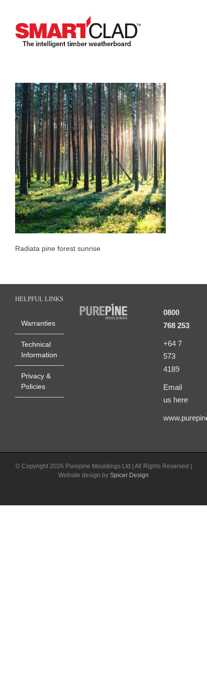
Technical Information (39, 349)
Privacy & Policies (36, 381)
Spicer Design (129, 475)
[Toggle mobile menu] (188, 33)
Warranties (38, 323)
